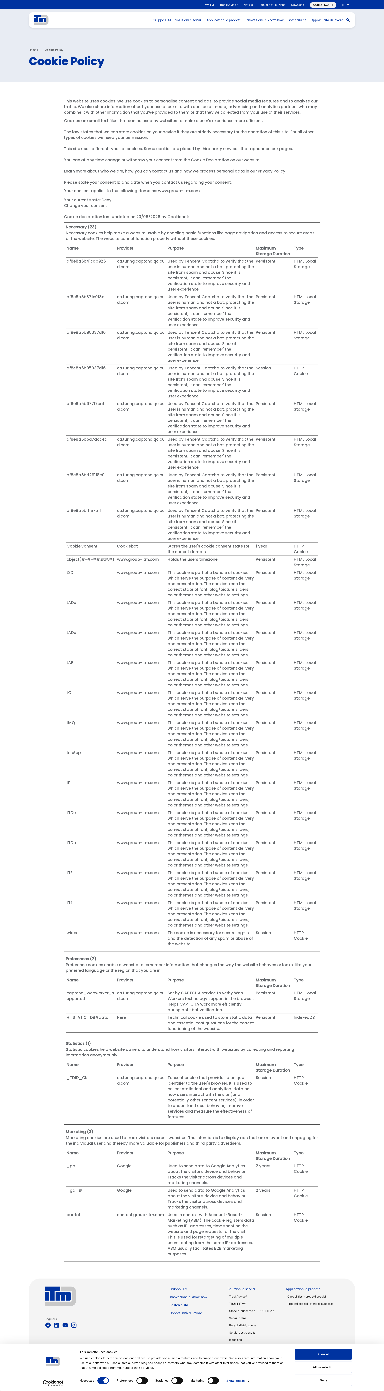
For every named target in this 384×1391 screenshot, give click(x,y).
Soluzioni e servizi (241, 1289)
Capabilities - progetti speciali (306, 1296)
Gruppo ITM (178, 1289)
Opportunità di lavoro (185, 1313)
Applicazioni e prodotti (303, 1289)
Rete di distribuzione (242, 1325)
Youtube (65, 1325)
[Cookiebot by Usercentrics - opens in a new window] (53, 1383)
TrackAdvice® (238, 1296)
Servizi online (237, 1318)
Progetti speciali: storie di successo (310, 1303)
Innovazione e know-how (188, 1297)
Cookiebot (177, 217)
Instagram (74, 1325)
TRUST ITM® (237, 1303)
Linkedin (56, 1325)
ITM (41, 20)
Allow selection (323, 1367)
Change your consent (85, 205)
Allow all (323, 1354)
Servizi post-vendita (242, 1332)
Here (121, 1017)
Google (124, 1166)
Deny (323, 1380)
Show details (235, 1380)
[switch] (142, 1380)
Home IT (34, 49)
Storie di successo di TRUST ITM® (251, 1311)
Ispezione (235, 1339)
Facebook (48, 1325)
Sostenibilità (178, 1305)
